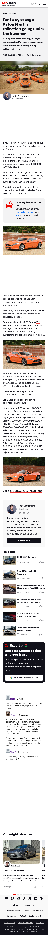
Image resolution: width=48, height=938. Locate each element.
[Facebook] (12, 898)
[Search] (36, 3)
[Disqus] (24, 727)
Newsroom (30, 905)
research (20, 212)
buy (17, 215)
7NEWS (22, 916)
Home (5, 13)
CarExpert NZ (35, 916)
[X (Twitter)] (29, 898)
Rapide (28, 328)
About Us (17, 905)
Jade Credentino (20, 96)
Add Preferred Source (26, 677)
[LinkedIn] (35, 898)
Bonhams (8, 175)
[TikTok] (24, 898)
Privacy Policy (9, 922)
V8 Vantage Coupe (28, 325)
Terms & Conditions (25, 922)
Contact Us (11, 916)
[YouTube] (6, 898)
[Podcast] (41, 898)
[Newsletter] (32, 3)
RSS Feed (40, 922)
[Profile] (40, 3)
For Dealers (37, 910)
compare (30, 212)
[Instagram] (18, 898)
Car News (13, 13)
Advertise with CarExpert (17, 910)
